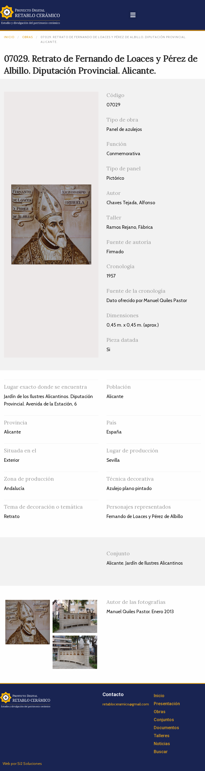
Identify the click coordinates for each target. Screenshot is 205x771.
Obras (27, 37)
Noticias (162, 743)
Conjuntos (164, 719)
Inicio (9, 37)
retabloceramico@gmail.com (125, 704)
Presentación (167, 703)
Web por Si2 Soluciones (22, 763)
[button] (133, 14)
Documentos (166, 727)
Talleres (161, 735)
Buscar (161, 751)
